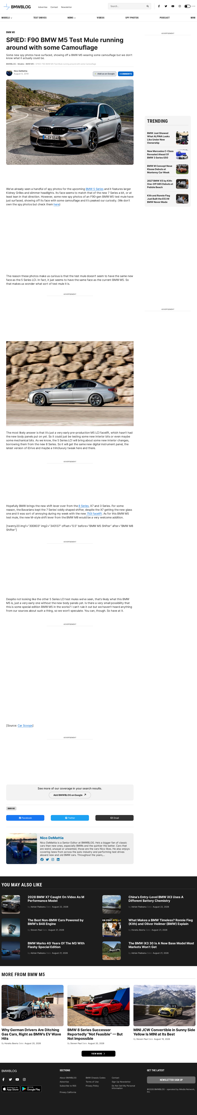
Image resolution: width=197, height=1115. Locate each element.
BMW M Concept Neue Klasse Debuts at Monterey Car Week (159, 169)
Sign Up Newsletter (121, 1081)
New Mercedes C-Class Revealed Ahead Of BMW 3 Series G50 (160, 154)
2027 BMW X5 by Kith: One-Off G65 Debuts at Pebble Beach (160, 184)
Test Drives (40, 17)
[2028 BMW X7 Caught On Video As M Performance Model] (11, 896)
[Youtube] (172, 6)
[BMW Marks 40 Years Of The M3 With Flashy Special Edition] (11, 943)
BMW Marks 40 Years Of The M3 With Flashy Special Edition (56, 945)
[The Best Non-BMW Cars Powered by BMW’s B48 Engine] (11, 919)
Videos (100, 17)
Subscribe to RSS (68, 1085)
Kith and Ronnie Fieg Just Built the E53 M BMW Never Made (158, 198)
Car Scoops (25, 725)
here (56, 204)
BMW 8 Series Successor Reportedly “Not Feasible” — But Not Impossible (95, 1034)
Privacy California (68, 1092)
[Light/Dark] (187, 6)
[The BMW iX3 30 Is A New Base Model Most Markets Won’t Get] (111, 943)
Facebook (26, 818)
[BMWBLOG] (26, 1071)
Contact (54, 7)
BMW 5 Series (94, 189)
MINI (193, 17)
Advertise (42, 7)
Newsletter (66, 7)
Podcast (165, 17)
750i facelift (94, 513)
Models (6, 17)
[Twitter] (165, 6)
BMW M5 (10, 32)
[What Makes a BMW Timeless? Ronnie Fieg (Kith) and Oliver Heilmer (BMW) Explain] (111, 919)
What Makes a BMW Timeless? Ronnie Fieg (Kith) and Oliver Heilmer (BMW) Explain (161, 922)
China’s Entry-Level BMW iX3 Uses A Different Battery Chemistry (156, 899)
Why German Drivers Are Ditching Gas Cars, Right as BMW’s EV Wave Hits (31, 1034)
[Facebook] (159, 6)
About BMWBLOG (68, 1077)
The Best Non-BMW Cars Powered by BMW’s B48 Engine (56, 922)
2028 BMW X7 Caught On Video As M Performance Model (56, 899)
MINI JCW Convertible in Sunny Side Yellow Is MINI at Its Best (164, 1032)
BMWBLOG (11, 64)
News (70, 17)
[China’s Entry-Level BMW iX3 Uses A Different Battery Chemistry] (111, 896)
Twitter (71, 818)
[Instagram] (179, 6)
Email (116, 818)
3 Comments (126, 74)
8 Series (83, 505)
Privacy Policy (92, 1085)
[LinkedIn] (58, 859)
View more (97, 1053)
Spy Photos (132, 17)
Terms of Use (92, 1081)
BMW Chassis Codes (95, 1077)
